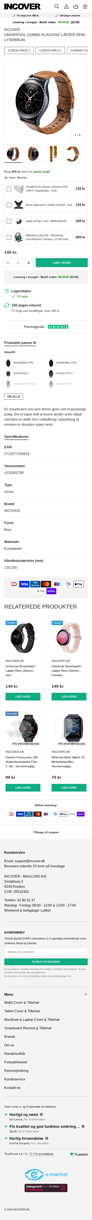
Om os (9, 1045)
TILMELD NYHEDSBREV (46, 962)
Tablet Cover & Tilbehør (22, 1011)
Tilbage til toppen (46, 832)
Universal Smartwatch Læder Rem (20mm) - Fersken (66, 670)
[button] (75, 6)
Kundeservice (14, 1079)
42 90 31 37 (26, 900)
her (69, 976)
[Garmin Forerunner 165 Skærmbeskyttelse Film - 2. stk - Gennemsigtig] (23, 729)
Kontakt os (12, 1088)
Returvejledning (16, 1071)
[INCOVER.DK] (22, 6)
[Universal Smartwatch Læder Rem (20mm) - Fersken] (69, 638)
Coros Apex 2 (50, 50)
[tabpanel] (46, 507)
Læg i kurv (62, 262)
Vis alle (13, 396)
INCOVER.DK (21, 1209)
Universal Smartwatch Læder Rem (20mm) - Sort (20, 670)
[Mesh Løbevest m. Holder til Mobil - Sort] (18, 205)
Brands (9, 1036)
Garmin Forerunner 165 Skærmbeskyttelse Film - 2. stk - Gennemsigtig (22, 762)
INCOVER (12, 30)
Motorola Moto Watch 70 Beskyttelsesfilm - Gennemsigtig (68, 762)
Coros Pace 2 (19, 50)
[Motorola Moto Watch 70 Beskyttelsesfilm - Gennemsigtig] (69, 729)
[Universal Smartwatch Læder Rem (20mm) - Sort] (23, 638)
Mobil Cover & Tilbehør (21, 1002)
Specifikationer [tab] (16, 436)
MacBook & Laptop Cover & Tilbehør (32, 1019)
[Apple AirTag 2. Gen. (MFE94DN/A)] (18, 221)
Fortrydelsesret (15, 1062)
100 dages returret (26, 305)
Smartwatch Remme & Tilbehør (28, 1028)
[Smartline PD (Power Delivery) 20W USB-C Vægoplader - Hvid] (18, 189)
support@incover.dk (30, 861)
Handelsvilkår (14, 1053)
